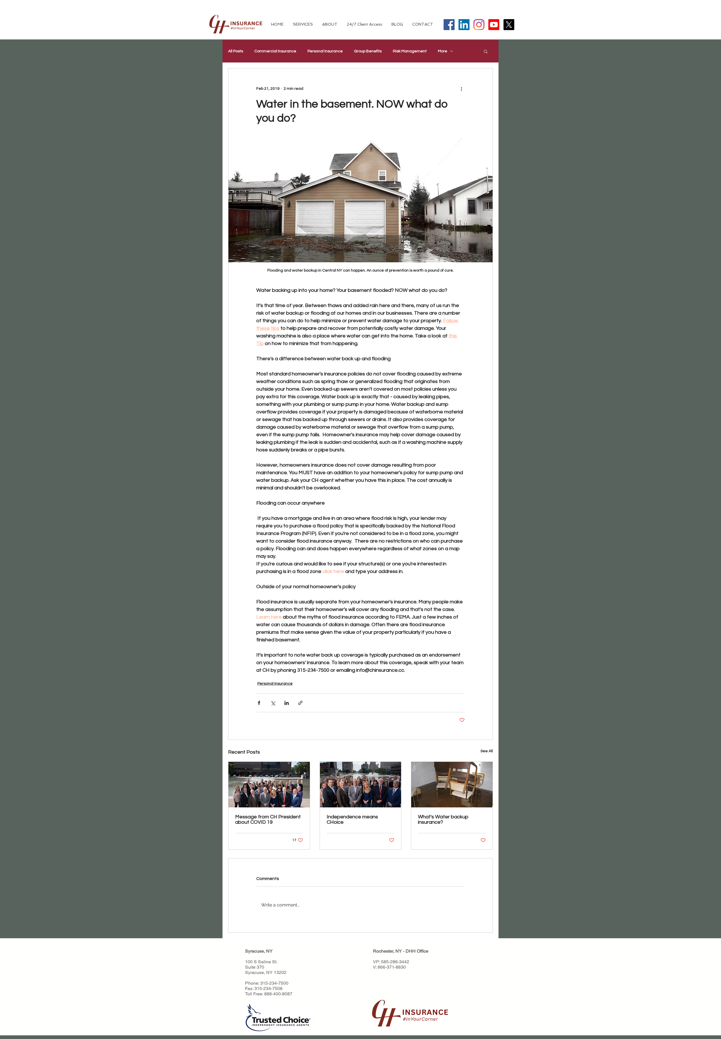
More (442, 51)
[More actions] (461, 88)
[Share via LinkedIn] (286, 703)
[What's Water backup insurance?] (452, 784)
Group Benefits (368, 51)
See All (486, 751)
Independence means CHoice (352, 819)
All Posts (235, 51)
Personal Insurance (325, 51)
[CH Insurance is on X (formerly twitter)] (508, 24)
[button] (485, 51)
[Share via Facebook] (259, 703)
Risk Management (410, 51)
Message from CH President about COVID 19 (268, 819)
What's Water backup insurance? (443, 819)
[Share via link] (300, 703)
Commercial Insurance (275, 51)
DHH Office (417, 951)
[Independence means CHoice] (360, 784)
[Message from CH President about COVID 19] (269, 784)
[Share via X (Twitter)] (272, 703)
